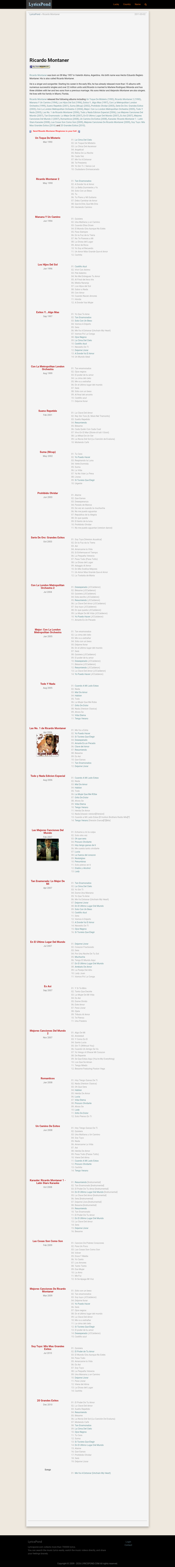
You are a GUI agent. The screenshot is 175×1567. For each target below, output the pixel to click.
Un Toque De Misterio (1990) (100, 99)
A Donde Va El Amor (84, 353)
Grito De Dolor (81, 705)
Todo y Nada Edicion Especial (47, 775)
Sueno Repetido (47, 410)
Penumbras (80, 861)
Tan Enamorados (83, 181)
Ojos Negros (81, 337)
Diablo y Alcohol (83, 868)
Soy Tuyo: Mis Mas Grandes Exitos (47, 1348)
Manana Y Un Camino (47, 216)
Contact (128, 1545)
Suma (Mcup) (48, 452)
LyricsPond (35, 14)
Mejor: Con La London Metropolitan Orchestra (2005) (109, 109)
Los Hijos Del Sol (48, 264)
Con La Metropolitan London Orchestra (47, 368)
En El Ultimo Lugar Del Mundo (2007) (101, 115)
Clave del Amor (82, 746)
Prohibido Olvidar (47, 493)
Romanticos (48, 1078)
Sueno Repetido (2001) (58, 106)
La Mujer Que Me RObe (86, 794)
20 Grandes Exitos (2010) (73, 125)
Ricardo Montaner (38, 75)
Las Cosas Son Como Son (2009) (67, 122)
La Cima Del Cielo (83, 140)
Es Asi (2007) (126, 115)
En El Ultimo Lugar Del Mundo (89, 906)
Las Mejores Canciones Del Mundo (48, 831)
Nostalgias (80, 858)
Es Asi (47, 986)
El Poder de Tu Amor (84, 1351)
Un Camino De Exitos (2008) (93, 119)
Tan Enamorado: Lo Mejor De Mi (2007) (63, 115)
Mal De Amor (81, 692)
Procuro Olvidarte (83, 842)
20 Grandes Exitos (48, 1400)
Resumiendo (81, 422)
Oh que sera (80, 838)
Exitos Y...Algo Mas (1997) (95, 102)
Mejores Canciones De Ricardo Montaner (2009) (107, 122)
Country (127, 4)
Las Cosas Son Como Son (48, 1241)
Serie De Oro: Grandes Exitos (48, 537)
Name (138, 4)
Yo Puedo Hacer (82, 457)
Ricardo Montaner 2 (47, 179)
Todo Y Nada (47, 683)
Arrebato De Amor (83, 966)
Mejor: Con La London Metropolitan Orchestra (47, 631)
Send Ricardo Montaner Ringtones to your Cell (54, 131)
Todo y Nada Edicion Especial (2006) (98, 112)
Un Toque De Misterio (47, 137)
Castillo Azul (81, 266)
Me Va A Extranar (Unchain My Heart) (93, 1473)
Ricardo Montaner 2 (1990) (128, 99)
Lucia (77, 851)
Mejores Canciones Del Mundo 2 (48, 1032)
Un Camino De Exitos (48, 1126)
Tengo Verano (81, 718)
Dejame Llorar (81, 350)
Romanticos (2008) (69, 119)
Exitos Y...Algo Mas (47, 312)
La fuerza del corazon (85, 855)
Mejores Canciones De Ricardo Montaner (48, 1290)
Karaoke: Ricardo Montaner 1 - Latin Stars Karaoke (48, 1182)
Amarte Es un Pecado (85, 743)
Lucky (116, 4)
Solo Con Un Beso (83, 320)
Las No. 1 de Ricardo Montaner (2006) (61, 112)
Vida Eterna (80, 715)
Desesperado (81, 587)
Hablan (78, 695)
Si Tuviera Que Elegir (85, 480)
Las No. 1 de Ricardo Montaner (48, 728)
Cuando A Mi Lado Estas (87, 685)
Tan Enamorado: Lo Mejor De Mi (48, 882)
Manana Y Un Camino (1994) (44, 102)
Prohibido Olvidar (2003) (103, 106)
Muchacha (80, 957)
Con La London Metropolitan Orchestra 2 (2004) (60, 109)
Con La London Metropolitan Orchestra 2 (47, 587)
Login (128, 1541)
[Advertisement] (87, 35)
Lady (77, 871)
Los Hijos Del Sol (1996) (70, 102)
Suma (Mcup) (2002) (80, 106)
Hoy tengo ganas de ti (85, 845)
